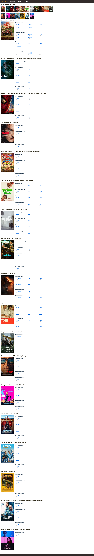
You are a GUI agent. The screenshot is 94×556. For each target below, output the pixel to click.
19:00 (29, 27)
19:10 (29, 98)
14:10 (17, 98)
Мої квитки (12, 1)
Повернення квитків (81, 554)
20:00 (17, 63)
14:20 (17, 249)
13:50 (40, 185)
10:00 (17, 214)
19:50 (17, 243)
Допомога (26, 1)
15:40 (29, 278)
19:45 (17, 534)
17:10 (29, 214)
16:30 (17, 127)
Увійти (19, 1)
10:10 (17, 156)
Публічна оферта (90, 554)
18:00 (17, 28)
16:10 (40, 24)
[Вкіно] (2, 1)
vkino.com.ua (3, 554)
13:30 (29, 24)
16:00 (17, 69)
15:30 (17, 278)
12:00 (17, 24)
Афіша (6, 1)
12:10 (17, 389)
